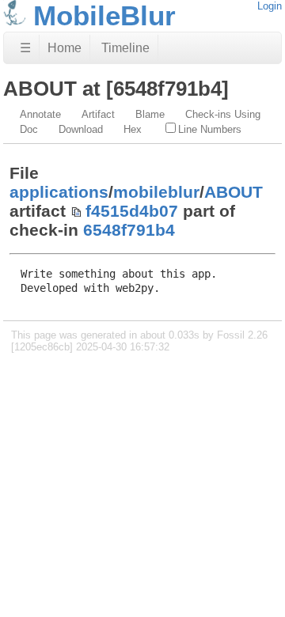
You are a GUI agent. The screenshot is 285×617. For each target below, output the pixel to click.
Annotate (40, 114)
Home (65, 48)
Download (81, 129)
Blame (150, 114)
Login (269, 6)
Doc (29, 129)
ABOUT (233, 192)
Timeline (125, 48)
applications (59, 192)
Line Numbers (209, 129)
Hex (133, 129)
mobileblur (156, 192)
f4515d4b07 (132, 211)
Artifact (98, 114)
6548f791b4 (129, 230)
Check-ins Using (222, 114)
